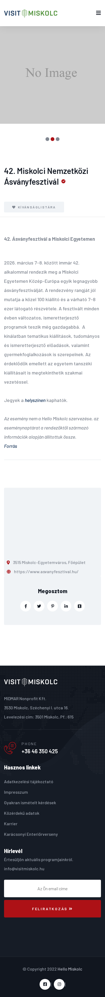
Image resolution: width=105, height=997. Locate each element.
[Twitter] (39, 606)
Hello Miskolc (70, 968)
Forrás (10, 446)
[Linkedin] (66, 606)
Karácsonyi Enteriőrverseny (31, 834)
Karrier (11, 823)
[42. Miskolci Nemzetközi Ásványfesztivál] (52, 75)
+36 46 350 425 (40, 751)
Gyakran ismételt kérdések (30, 802)
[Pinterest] (52, 606)
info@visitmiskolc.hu (24, 868)
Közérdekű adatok (21, 813)
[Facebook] (25, 606)
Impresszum (16, 792)
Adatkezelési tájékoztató (28, 781)
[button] (47, 139)
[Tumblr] (79, 606)
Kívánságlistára (36, 207)
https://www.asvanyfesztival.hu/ (46, 571)
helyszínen (35, 400)
